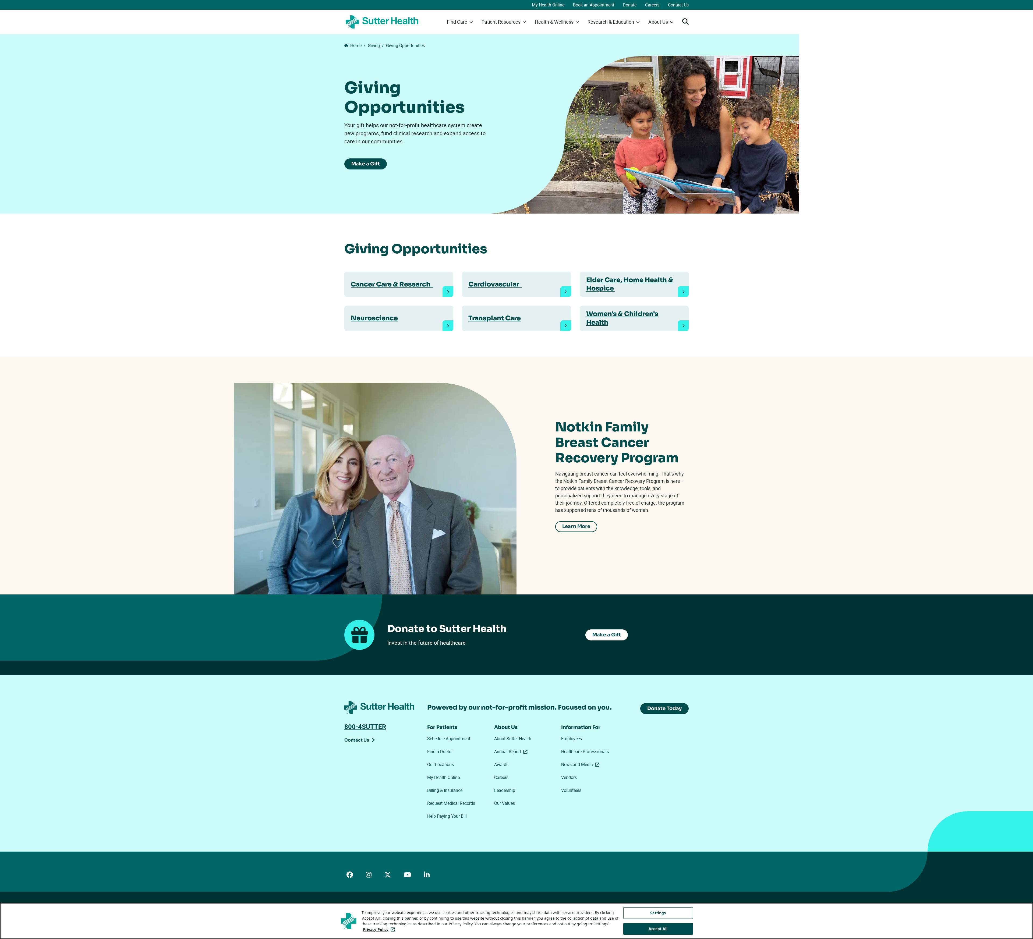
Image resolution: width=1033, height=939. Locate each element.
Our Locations (440, 764)
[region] (516, 921)
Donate (629, 5)
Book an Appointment (593, 5)
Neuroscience (374, 318)
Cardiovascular (495, 284)
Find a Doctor (440, 751)
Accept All (658, 928)
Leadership (504, 790)
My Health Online (548, 5)
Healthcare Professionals (585, 751)
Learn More (576, 526)
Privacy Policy (380, 929)
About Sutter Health (512, 739)
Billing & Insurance (444, 790)
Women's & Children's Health (622, 318)
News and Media (581, 764)
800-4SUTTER (365, 726)
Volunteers (571, 790)
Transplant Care (494, 318)
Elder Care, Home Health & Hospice (629, 284)
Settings (658, 912)
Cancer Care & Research (392, 284)
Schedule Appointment (448, 739)
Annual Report (512, 751)
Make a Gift (365, 164)
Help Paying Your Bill (447, 816)
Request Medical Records (451, 803)
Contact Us (678, 5)
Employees (571, 739)
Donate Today (664, 708)
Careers (652, 5)
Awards (501, 764)
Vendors (569, 777)
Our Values (504, 803)
